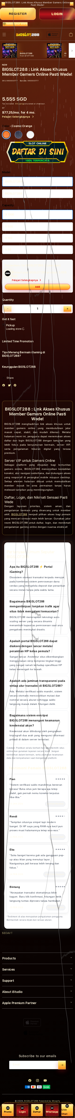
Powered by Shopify (49, 1101)
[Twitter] (10, 386)
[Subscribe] (62, 1065)
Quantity (8, 299)
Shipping (19, 104)
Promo (8, 1111)
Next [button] (71, 4)
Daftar (37, 1111)
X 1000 (9, 214)
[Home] (28, 34)
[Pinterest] (15, 386)
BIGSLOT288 (13, 181)
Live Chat (64, 1111)
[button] (4, 34)
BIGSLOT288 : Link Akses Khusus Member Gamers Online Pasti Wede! (37, 3)
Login (22, 1111)
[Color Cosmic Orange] (6, 135)
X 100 (8, 238)
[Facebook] (4, 386)
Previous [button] (3, 4)
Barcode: (23, 81)
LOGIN (57, 14)
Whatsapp (52, 1111)
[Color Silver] (30, 135)
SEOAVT (7, 933)
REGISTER (18, 14)
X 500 (9, 226)
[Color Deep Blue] (18, 135)
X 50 (8, 249)
